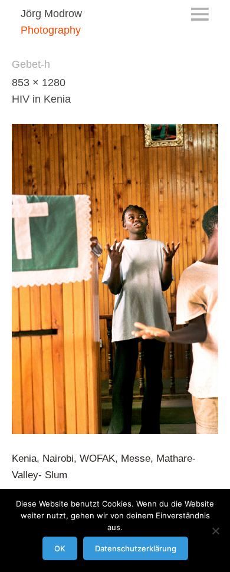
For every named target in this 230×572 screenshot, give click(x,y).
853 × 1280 (38, 82)
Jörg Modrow (51, 13)
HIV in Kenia (41, 99)
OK (59, 548)
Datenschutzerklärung (135, 548)
